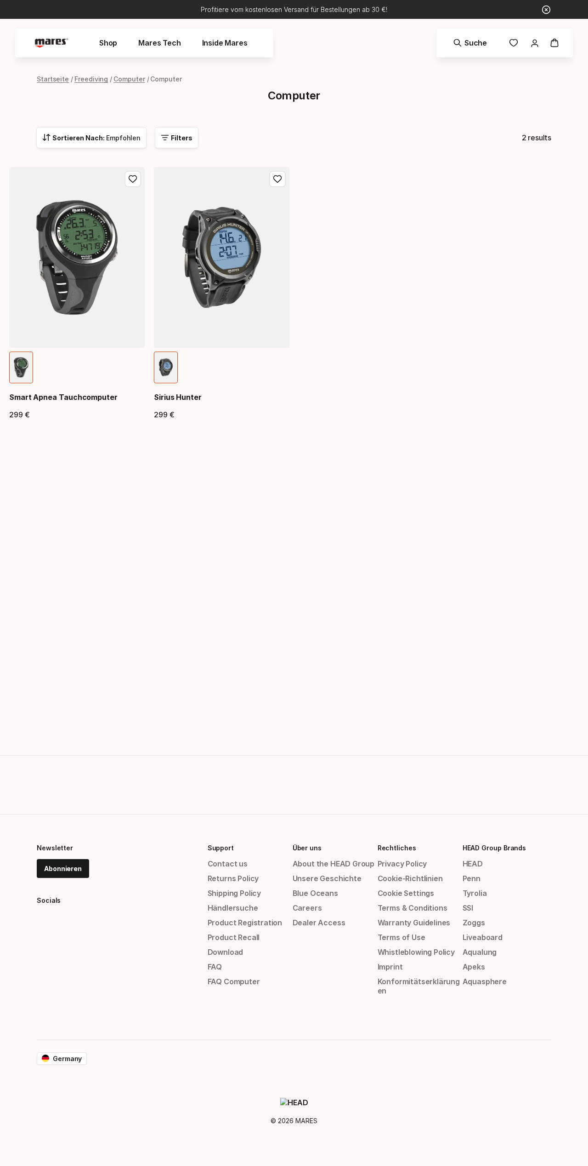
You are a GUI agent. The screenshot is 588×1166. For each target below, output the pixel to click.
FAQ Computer (234, 981)
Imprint (390, 966)
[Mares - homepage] (51, 43)
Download (225, 952)
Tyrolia (475, 893)
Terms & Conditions (412, 907)
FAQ (215, 966)
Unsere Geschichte (327, 878)
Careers (307, 907)
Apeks (474, 966)
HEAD (473, 863)
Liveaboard (483, 937)
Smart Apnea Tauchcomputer (63, 397)
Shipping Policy (234, 893)
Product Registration (245, 922)
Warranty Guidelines (414, 922)
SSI (468, 907)
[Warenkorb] (554, 42)
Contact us (228, 863)
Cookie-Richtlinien (410, 878)
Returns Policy (233, 878)
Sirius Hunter (178, 397)
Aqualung (480, 952)
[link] (513, 42)
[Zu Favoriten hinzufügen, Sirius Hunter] (277, 179)
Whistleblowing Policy (416, 952)
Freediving (91, 79)
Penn (472, 878)
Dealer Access (319, 922)
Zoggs (474, 922)
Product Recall (234, 937)
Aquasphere (485, 981)
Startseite (53, 79)
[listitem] (21, 367)
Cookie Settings (406, 893)
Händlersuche (233, 907)
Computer (129, 79)
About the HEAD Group (333, 863)
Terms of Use (401, 937)
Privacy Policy (402, 863)
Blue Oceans (315, 893)
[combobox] (91, 137)
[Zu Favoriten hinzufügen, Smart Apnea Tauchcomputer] (132, 179)
